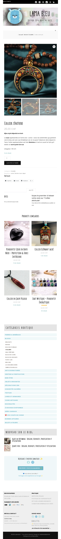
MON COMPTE (7, 1)
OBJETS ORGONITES (12, 382)
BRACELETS (8, 342)
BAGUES (7, 344)
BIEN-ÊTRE (9, 378)
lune (20, 173)
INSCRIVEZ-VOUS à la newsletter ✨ (30, 468)
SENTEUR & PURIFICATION (14, 374)
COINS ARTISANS (11, 400)
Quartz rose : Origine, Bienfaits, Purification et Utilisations (34, 446)
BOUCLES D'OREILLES (11, 347)
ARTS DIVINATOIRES (12, 370)
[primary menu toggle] (55, 31)
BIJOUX (8, 338)
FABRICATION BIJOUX (11, 367)
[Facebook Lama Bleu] (33, 516)
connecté (43, 203)
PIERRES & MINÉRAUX (13, 335)
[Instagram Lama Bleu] (36, 516)
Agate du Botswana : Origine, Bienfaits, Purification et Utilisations (32, 439)
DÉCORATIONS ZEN (12, 385)
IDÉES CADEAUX (11, 411)
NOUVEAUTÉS (10, 404)
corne (12, 173)
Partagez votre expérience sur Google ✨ (30, 476)
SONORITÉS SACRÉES (13, 389)
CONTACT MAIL (8, 518)
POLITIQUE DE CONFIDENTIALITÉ (41, 499)
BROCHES (8, 362)
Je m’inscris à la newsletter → (41, 528)
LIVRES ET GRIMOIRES (13, 396)
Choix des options (44, 288)
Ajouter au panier (12, 163)
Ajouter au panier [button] (17, 240)
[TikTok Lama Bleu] (43, 516)
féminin (17, 173)
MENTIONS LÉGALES (38, 496)
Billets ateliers (11, 423)
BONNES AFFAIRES (12, 419)
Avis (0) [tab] (31, 190)
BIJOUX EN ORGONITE (11, 357)
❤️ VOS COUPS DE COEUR (14, 415)
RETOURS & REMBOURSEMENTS (41, 501)
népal (23, 173)
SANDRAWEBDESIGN (45, 534)
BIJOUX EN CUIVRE (10, 355)
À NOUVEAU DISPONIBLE (14, 408)
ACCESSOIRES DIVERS (11, 365)
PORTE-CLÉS (8, 360)
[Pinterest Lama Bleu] (39, 516)
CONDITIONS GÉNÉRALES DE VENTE (42, 504)
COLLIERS (13, 171)
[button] (54, 46)
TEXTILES (8, 393)
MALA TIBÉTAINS (9, 352)
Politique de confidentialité (30, 536)
